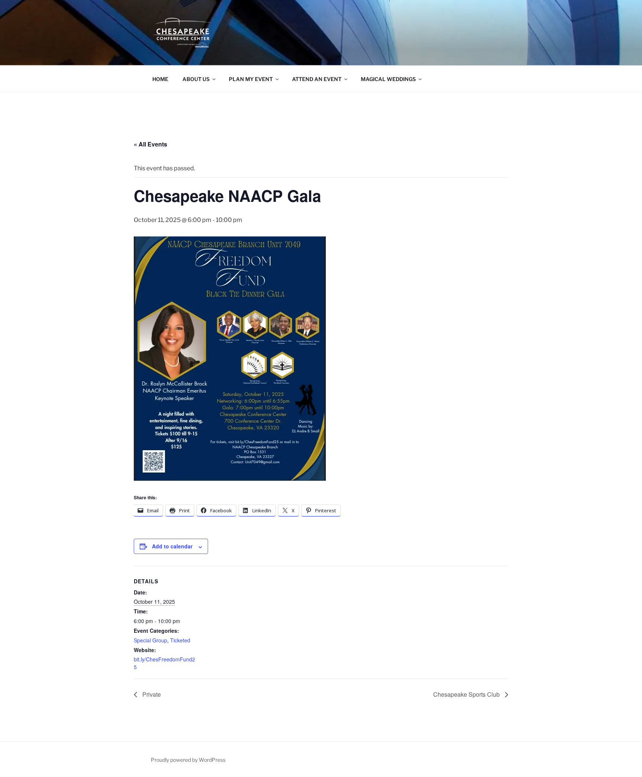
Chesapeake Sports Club (467, 694)
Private (151, 694)
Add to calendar (172, 546)
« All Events (150, 144)
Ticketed (180, 640)
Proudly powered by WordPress (188, 760)
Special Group (150, 640)
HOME (160, 79)
